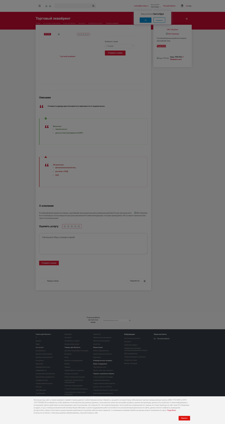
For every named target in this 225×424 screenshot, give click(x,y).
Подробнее (171, 410)
